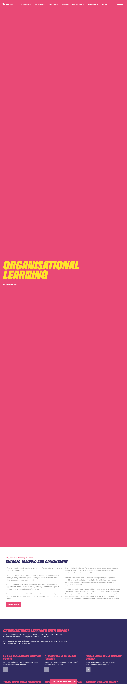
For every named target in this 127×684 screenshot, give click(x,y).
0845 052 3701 (69, 681)
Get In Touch (13, 604)
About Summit (93, 4)
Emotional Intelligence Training (73, 4)
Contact (120, 4)
